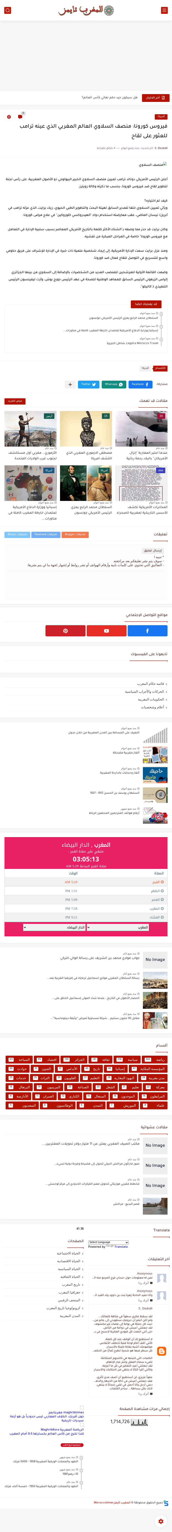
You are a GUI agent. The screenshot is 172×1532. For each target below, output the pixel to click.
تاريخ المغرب (71, 1284)
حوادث (18, 1069)
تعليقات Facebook (46, 534)
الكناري (70, 1096)
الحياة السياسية (69, 1269)
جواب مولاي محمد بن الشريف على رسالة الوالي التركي (100, 958)
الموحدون (124, 1096)
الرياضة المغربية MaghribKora (62, 1430)
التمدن (92, 1105)
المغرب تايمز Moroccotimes (112, 1503)
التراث (42, 1078)
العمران (45, 1096)
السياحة (20, 1059)
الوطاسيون (58, 1105)
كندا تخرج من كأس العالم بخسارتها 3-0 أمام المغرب (46, 1434)
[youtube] (107, 630)
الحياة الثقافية (70, 1277)
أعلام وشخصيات (152, 707)
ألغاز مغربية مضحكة (126, 753)
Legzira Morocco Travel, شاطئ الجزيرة (132, 343)
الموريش (123, 1105)
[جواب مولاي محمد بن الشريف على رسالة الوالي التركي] (155, 960)
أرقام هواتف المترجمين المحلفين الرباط (114, 813)
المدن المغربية (70, 1316)
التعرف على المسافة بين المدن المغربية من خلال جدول (104, 732)
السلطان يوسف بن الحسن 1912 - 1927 (115, 793)
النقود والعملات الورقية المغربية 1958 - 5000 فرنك (45, 1461)
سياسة (128, 1059)
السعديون (23, 1105)
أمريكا (161, 116)
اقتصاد (47, 1059)
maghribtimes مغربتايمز (66, 1412)
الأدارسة (19, 1096)
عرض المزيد (15, 401)
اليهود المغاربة (121, 1078)
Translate (121, 1247)
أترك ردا (143, 1283)
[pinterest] (65, 630)
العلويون (67, 1078)
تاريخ (92, 1069)
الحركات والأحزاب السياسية (144, 691)
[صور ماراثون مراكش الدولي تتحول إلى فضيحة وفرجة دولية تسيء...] (155, 1166)
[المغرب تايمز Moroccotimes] (86, 10)
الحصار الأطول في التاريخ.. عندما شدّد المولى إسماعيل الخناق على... (96, 998)
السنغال (96, 1096)
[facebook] (148, 630)
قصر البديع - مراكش (126, 1204)
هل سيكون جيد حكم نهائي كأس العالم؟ (110, 97)
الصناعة (78, 1087)
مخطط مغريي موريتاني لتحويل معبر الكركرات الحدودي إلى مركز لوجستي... (92, 1184)
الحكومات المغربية (151, 699)
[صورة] (155, 734)
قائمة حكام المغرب (150, 684)
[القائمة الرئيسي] (164, 10)
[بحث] (7, 10)
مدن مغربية (153, 1078)
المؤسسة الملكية (149, 1069)
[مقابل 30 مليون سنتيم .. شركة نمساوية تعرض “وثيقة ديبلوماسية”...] (155, 1020)
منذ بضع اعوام (147, 313)
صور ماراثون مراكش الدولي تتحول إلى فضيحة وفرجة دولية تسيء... (97, 1164)
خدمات (18, 1078)
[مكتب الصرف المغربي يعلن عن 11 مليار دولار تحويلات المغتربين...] (155, 1145)
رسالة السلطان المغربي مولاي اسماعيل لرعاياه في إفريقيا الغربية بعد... (93, 978)
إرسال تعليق (153, 551)
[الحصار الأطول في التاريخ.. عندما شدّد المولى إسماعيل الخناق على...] (155, 1000)
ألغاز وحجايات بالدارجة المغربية (120, 773)
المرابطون (154, 1096)
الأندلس (68, 1069)
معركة (156, 1087)
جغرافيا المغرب (69, 1292)
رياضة (155, 1059)
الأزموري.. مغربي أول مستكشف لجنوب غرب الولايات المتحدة (33, 456)
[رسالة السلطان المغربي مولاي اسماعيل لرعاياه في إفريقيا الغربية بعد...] (155, 980)
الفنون (43, 1069)
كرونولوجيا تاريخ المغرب (63, 1308)
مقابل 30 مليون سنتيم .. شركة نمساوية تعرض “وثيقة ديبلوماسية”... (95, 1018)
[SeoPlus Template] (166, 1503)
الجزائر (74, 1059)
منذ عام (160, 448)
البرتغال (20, 1087)
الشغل (106, 1087)
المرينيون (49, 1087)
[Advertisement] (86, 56)
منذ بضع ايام (129, 953)
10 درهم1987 (70, 1474)
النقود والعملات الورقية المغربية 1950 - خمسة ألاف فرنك (41, 1486)
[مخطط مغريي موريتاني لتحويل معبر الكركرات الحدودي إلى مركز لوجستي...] (155, 1186)
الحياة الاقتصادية (68, 1261)
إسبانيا (116, 1069)
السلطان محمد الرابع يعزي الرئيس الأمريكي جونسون (123, 318)
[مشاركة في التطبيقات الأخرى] (70, 384)
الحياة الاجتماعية (68, 1253)
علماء (154, 1105)
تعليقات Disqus (17, 534)
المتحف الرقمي (69, 1300)
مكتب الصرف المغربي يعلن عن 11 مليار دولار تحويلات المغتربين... (91, 1144)
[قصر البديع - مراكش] (155, 1206)
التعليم (92, 1078)
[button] (141, 384)
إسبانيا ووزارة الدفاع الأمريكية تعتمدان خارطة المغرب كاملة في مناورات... (110, 330)
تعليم (131, 1087)
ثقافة (101, 1059)
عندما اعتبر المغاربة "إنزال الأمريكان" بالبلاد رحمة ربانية (147, 456)
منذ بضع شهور (128, 808)
